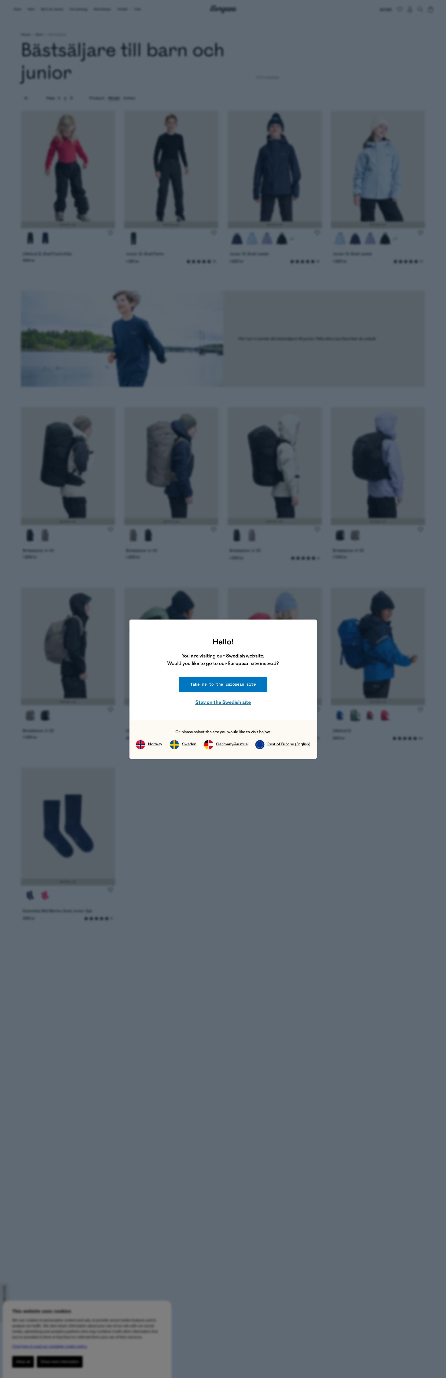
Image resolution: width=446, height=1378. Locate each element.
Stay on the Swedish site (223, 702)
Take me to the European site (223, 684)
